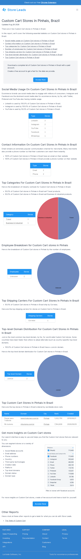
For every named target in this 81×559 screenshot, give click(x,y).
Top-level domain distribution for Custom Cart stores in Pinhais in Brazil (33, 55)
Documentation (28, 538)
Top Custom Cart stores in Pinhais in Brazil (22, 57)
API (4, 547)
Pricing (25, 534)
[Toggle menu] (77, 10)
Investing (6, 538)
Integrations (7, 542)
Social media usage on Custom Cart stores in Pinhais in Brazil (29, 41)
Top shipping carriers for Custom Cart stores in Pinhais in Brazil (30, 52)
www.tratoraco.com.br (30, 418)
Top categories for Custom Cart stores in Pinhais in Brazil (28, 46)
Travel (8, 219)
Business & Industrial (14, 223)
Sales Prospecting (10, 534)
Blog (44, 547)
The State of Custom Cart (15, 521)
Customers (46, 542)
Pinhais (46, 418)
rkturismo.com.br (27, 424)
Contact (45, 538)
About (44, 534)
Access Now (40, 80)
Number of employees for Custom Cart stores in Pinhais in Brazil (31, 49)
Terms (64, 538)
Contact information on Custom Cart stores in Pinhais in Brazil (30, 43)
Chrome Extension (48, 2)
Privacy (65, 534)
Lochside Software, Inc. (12, 554)
